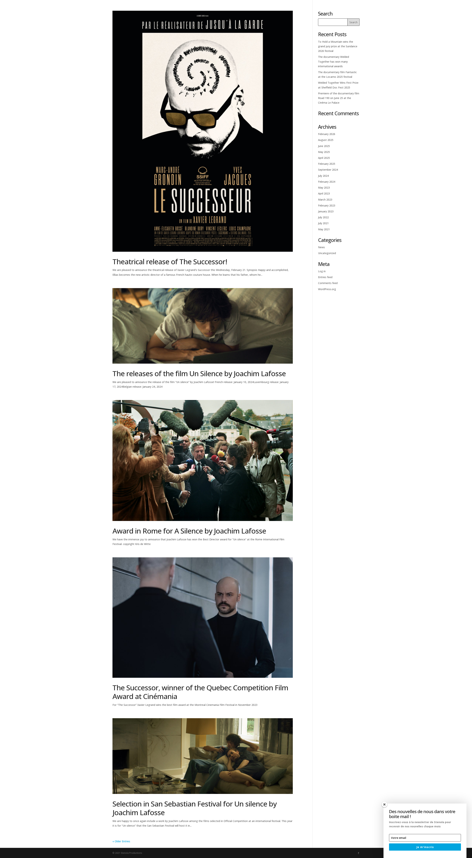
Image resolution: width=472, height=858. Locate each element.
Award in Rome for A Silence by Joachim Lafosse (189, 531)
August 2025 (325, 140)
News (419, 11)
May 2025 (324, 152)
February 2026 (326, 134)
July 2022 (323, 217)
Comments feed (328, 283)
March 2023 (325, 199)
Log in (322, 271)
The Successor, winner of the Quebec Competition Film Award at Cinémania (200, 692)
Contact (436, 11)
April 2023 (324, 193)
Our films (380, 11)
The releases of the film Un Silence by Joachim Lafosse (199, 373)
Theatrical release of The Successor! (169, 261)
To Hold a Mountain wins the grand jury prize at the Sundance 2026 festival (337, 46)
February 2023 (326, 205)
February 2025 (326, 163)
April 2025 (324, 158)
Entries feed (325, 277)
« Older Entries (121, 841)
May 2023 (324, 187)
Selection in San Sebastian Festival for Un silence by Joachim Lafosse (194, 808)
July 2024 (323, 175)
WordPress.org (327, 289)
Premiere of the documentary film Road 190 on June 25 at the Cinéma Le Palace (338, 98)
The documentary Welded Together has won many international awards (333, 61)
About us (402, 11)
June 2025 (324, 146)
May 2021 (324, 229)
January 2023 (326, 211)
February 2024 (326, 181)
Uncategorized (327, 253)
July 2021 (323, 223)
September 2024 (328, 169)
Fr (453, 11)
